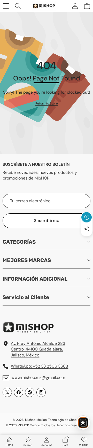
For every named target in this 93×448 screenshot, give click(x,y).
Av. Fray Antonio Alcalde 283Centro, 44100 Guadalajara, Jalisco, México (38, 349)
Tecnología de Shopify (64, 420)
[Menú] (6, 6)
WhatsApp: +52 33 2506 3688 (39, 366)
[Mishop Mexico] (41, 6)
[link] (46, 103)
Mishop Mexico (36, 420)
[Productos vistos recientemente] (86, 217)
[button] (87, 6)
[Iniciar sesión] (75, 6)
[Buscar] (18, 6)
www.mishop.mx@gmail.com (38, 377)
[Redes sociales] (86, 229)
